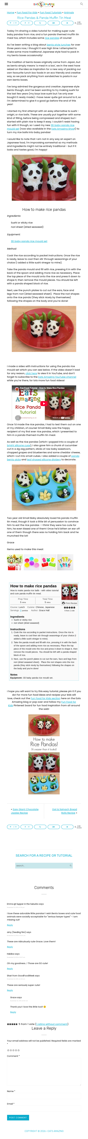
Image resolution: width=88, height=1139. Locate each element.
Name (11, 1091)
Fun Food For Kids (27, 12)
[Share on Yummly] (54, 23)
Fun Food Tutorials (51, 12)
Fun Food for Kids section (45, 698)
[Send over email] (67, 23)
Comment (13, 1056)
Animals (69, 12)
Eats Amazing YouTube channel (57, 377)
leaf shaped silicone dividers (44, 459)
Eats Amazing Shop (62, 128)
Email (10, 1103)
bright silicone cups (18, 445)
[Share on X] (40, 23)
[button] (65, 607)
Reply (10, 925)
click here (31, 373)
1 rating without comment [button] (51, 1024)
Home (10, 12)
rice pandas (52, 38)
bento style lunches (58, 44)
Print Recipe (71, 603)
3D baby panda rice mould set (29, 241)
